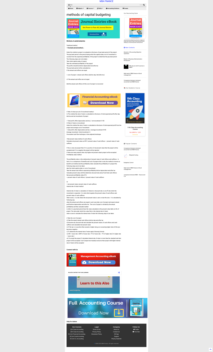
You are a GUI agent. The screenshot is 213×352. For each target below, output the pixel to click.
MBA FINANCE (106, 1)
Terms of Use (97, 329)
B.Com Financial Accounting (76, 334)
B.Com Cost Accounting (77, 336)
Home (71, 8)
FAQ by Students (116, 338)
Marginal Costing (133, 155)
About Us (116, 329)
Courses (90, 8)
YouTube (137, 331)
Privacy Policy (96, 331)
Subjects (80, 8)
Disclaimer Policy (96, 334)
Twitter (137, 329)
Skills (100, 8)
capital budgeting (74, 290)
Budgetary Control (128, 162)
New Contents (130, 47)
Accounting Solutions (113, 8)
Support (116, 336)
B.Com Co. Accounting (77, 338)
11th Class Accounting (76, 329)
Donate (126, 8)
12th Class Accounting (76, 331)
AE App (116, 334)
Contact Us (116, 331)
